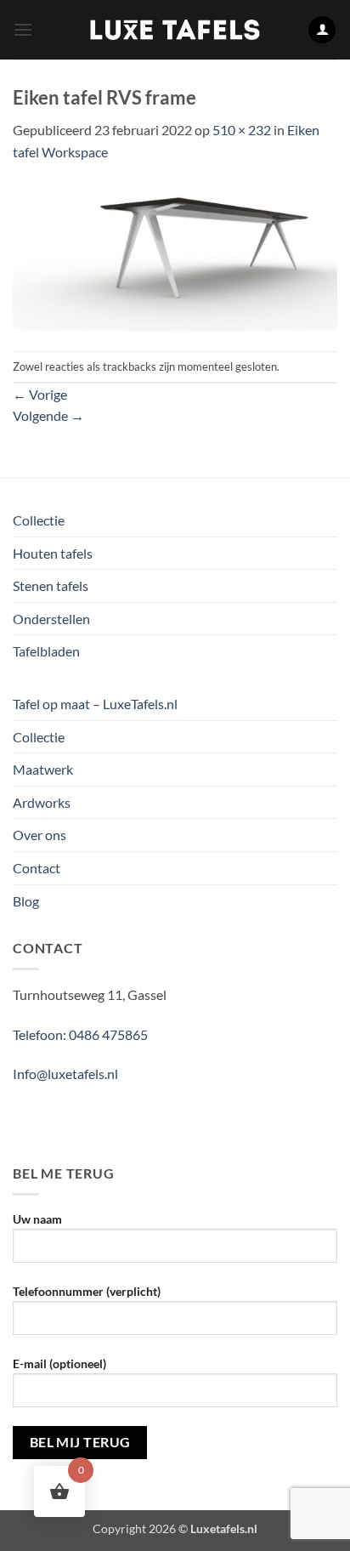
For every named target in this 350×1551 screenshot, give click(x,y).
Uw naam (37, 1219)
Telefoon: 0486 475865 (80, 1034)
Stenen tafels (50, 585)
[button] (23, 29)
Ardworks (42, 802)
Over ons (39, 835)
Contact (36, 868)
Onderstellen (51, 619)
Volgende (48, 415)
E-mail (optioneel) (59, 1363)
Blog (26, 901)
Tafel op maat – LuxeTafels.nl (95, 704)
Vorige (40, 394)
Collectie (39, 520)
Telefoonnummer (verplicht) (87, 1291)
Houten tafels (53, 553)
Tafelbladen (46, 651)
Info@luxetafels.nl (65, 1073)
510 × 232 (241, 130)
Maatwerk (43, 769)
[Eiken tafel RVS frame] (175, 255)
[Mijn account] (322, 30)
